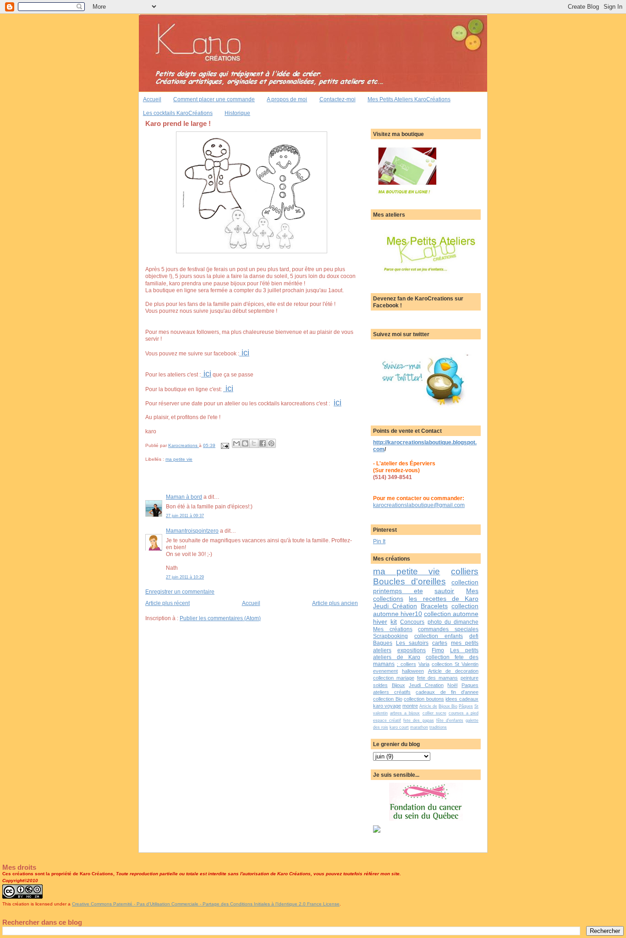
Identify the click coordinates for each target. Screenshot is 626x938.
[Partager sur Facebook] (262, 443)
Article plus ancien (335, 603)
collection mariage (393, 678)
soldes (380, 685)
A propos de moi (287, 99)
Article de (428, 706)
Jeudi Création (395, 606)
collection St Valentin (455, 664)
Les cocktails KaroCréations (178, 113)
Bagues (382, 643)
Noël (452, 685)
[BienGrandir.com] (376, 831)
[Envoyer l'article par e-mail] (224, 445)
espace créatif (387, 720)
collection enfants (438, 636)
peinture (469, 678)
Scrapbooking (390, 636)
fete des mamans (437, 678)
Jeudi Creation (426, 685)
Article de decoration (453, 671)
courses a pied (463, 713)
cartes (439, 643)
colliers (464, 571)
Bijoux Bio (448, 706)
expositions (411, 650)
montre (410, 706)
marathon (419, 727)
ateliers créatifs (392, 692)
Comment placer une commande (214, 99)
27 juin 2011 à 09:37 (185, 515)
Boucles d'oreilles (409, 581)
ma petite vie (178, 459)
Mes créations (392, 629)
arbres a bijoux (405, 713)
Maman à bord (184, 497)
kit (393, 621)
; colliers (406, 664)
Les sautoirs (412, 643)
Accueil (152, 99)
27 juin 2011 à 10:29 (185, 577)
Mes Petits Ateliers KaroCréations (409, 99)
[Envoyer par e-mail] (236, 443)
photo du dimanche (453, 622)
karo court (399, 727)
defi (473, 636)
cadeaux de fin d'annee (447, 692)
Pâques (466, 706)
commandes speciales (448, 629)
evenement (385, 671)
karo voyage (387, 706)
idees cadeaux (461, 699)
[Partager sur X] (253, 443)
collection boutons (424, 699)
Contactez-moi (337, 99)
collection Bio (387, 699)
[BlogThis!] (245, 443)
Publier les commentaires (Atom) (220, 618)
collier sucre (434, 713)
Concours (412, 622)
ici (244, 352)
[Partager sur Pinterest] (271, 443)
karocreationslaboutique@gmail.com (419, 505)
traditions (438, 727)
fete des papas (418, 720)
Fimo (438, 650)
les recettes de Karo (443, 598)
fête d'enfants (449, 720)
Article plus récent (167, 603)
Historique (237, 113)
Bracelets (434, 606)
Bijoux (398, 685)
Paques (469, 685)
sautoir (444, 590)
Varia (423, 664)
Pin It (379, 541)
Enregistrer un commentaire (179, 591)
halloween (413, 671)
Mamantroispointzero (192, 531)
